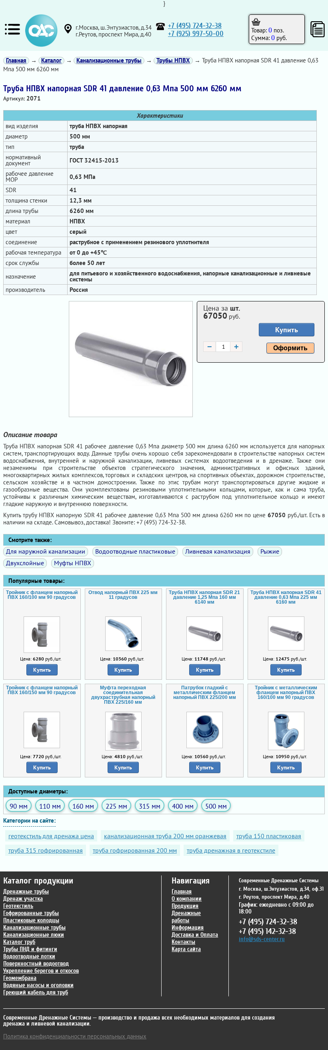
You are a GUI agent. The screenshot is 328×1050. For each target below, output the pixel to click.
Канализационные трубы (34, 927)
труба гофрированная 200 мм (135, 850)
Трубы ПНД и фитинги (30, 949)
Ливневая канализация (217, 551)
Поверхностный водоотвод (36, 963)
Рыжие (269, 551)
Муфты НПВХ (72, 563)
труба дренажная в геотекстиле (231, 850)
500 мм (216, 806)
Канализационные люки (33, 935)
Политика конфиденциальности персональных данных (74, 1036)
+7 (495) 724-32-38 (195, 26)
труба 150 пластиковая (268, 836)
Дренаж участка (23, 898)
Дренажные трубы (26, 891)
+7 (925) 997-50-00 (196, 34)
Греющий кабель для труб (35, 992)
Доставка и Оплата (195, 935)
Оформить (290, 348)
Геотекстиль (18, 906)
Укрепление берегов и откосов (41, 971)
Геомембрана (19, 978)
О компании (187, 898)
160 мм (83, 806)
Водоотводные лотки (29, 956)
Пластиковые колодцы (31, 920)
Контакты (183, 942)
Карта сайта (186, 949)
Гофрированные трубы (31, 913)
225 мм (116, 806)
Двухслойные (25, 563)
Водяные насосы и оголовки (38, 985)
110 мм (50, 806)
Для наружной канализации (45, 551)
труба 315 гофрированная (45, 850)
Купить (286, 329)
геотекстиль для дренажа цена (51, 836)
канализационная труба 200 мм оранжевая (165, 836)
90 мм (19, 806)
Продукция (185, 906)
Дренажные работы (186, 917)
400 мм (183, 806)
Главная (182, 891)
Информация (188, 927)
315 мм (149, 806)
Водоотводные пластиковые (135, 551)
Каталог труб (19, 942)
